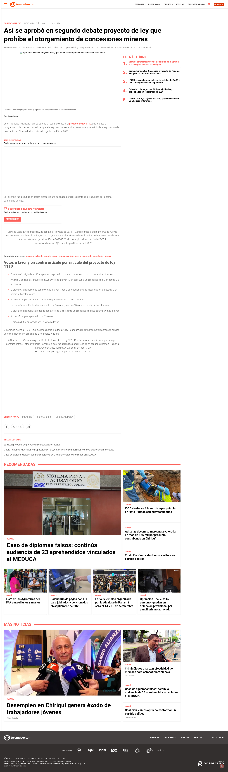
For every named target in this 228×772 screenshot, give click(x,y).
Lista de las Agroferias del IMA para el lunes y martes (23, 600)
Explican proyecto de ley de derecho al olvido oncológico (30, 143)
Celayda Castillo (130, 717)
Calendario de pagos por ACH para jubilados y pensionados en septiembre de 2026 (150, 90)
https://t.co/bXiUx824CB (47, 347)
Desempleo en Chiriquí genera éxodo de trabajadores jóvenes (59, 709)
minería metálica (64, 417)
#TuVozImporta (68, 239)
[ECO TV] (114, 752)
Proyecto (27, 417)
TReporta (139, 4)
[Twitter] (14, 426)
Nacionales (28, 23)
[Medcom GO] (67, 752)
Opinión (167, 4)
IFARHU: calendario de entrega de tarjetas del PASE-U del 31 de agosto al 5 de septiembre (154, 81)
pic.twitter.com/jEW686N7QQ (75, 347)
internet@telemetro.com (17, 766)
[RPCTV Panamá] (79, 752)
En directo (218, 4)
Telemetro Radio (196, 4)
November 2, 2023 (80, 351)
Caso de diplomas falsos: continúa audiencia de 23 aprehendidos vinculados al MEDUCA (50, 454)
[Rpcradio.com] (125, 752)
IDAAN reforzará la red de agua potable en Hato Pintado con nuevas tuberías (150, 510)
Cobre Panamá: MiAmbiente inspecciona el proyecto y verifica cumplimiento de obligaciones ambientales (59, 449)
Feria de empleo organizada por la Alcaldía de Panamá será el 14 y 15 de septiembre (114, 602)
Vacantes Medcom (57, 758)
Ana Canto (13, 116)
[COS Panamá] (102, 752)
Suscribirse (12, 219)
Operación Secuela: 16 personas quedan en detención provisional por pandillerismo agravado (156, 604)
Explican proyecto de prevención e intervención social (32, 444)
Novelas (180, 4)
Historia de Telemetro (37, 758)
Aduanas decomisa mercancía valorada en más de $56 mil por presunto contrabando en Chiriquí (150, 535)
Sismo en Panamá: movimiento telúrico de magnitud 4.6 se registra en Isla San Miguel (154, 63)
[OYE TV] (91, 752)
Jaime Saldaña (12, 718)
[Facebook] (6, 426)
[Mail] (28, 426)
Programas (154, 4)
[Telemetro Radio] (149, 752)
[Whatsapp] (21, 426)
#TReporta (113, 343)
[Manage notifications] (222, 766)
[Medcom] (160, 752)
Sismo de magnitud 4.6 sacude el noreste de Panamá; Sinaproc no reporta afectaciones (154, 72)
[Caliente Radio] (137, 752)
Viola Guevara (129, 676)
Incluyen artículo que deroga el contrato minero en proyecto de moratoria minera (68, 256)
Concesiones (44, 417)
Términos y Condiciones (14, 758)
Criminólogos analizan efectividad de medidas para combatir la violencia (149, 670)
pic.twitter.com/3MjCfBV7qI (91, 239)
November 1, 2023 (82, 243)
